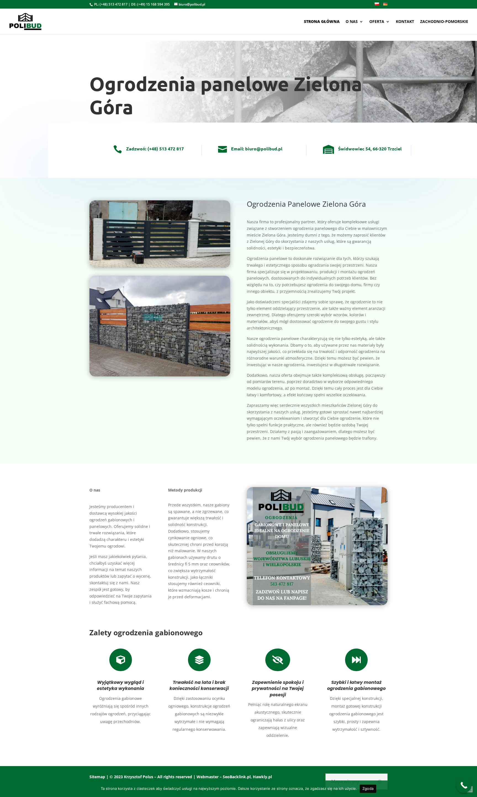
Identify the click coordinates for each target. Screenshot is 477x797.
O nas (352, 22)
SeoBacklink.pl (237, 776)
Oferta (376, 22)
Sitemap (97, 776)
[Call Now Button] (463, 785)
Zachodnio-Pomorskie (444, 22)
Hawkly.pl (262, 776)
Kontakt (405, 22)
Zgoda (367, 788)
